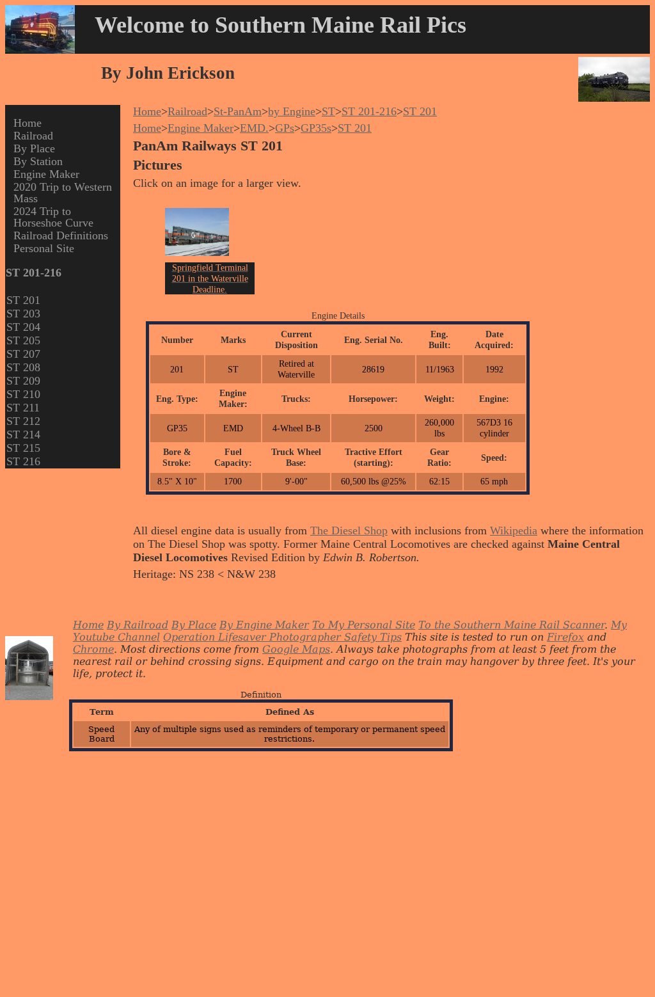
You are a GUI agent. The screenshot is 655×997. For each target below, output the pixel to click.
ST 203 (23, 313)
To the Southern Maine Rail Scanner (511, 625)
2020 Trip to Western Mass (62, 192)
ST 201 (23, 300)
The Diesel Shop (349, 530)
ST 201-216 (369, 111)
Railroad (33, 135)
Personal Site (43, 248)
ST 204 (23, 327)
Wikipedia (513, 530)
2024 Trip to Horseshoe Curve (53, 217)
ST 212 (23, 421)
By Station (38, 161)
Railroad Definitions (60, 235)
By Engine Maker (264, 625)
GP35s (316, 128)
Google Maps (296, 649)
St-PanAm (238, 111)
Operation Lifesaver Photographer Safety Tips (282, 637)
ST (328, 111)
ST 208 (23, 367)
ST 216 (23, 461)
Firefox (565, 637)
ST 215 (23, 448)
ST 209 (23, 380)
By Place (34, 148)
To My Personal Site (363, 625)
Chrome (93, 649)
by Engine (291, 111)
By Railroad (137, 625)
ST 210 (23, 394)
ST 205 (23, 340)
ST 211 (23, 407)
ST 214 (23, 434)
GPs (284, 128)
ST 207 (23, 353)
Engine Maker (46, 174)
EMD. (254, 128)
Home (27, 122)
